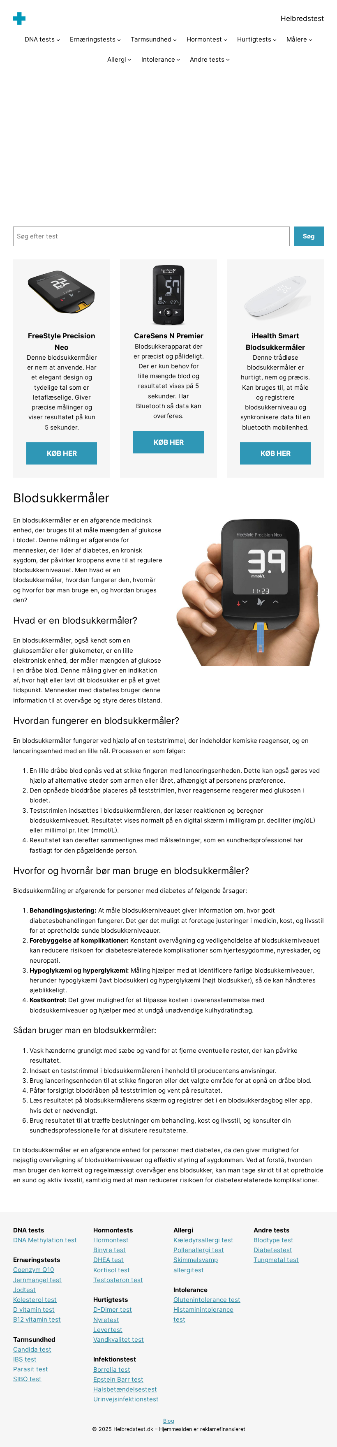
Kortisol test (111, 1270)
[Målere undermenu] (310, 40)
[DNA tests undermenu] (58, 40)
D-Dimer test (112, 1309)
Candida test (32, 1349)
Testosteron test (118, 1280)
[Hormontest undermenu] (225, 40)
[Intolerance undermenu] (178, 59)
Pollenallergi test (198, 1250)
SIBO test (27, 1379)
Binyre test (109, 1250)
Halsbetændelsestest (125, 1389)
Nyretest (106, 1320)
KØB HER (62, 453)
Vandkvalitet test (118, 1339)
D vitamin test (34, 1309)
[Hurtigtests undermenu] (275, 40)
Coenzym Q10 (33, 1270)
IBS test (25, 1359)
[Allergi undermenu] (129, 59)
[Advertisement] (168, 141)
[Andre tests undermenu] (228, 59)
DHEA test (108, 1260)
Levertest (107, 1330)
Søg (309, 236)
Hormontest (111, 1240)
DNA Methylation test (45, 1240)
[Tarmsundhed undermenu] (175, 40)
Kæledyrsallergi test (203, 1240)
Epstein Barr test (118, 1379)
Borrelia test (111, 1369)
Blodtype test (273, 1240)
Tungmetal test (276, 1260)
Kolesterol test (35, 1300)
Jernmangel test (37, 1280)
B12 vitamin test (37, 1319)
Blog (168, 1421)
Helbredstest (302, 18)
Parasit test (30, 1369)
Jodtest (24, 1290)
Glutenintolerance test (206, 1300)
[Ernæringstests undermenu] (119, 40)
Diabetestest (273, 1250)
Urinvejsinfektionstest (126, 1399)
